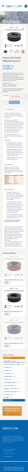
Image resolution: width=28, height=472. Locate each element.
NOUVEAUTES (7, 358)
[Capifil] (14, 6)
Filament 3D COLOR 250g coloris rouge (13, 279)
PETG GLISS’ (7, 385)
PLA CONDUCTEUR (9, 391)
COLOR (6, 361)
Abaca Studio (21, 467)
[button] (23, 28)
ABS (5, 370)
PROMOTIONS (8, 400)
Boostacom (6, 468)
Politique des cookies (16, 470)
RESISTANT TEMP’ (9, 388)
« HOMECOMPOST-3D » (10, 364)
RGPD (9, 470)
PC (4, 379)
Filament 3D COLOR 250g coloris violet (13, 343)
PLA (5, 367)
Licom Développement (14, 468)
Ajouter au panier (14, 102)
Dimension (6, 95)
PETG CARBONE (8, 382)
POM (5, 394)
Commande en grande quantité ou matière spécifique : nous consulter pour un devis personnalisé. (13, 90)
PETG (5, 373)
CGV (23, 470)
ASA (5, 397)
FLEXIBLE (6, 376)
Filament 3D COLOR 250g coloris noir (13, 311)
